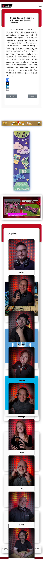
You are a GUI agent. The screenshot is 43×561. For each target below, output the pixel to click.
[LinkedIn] (21, 86)
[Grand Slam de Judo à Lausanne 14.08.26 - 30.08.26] (22, 123)
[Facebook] (21, 80)
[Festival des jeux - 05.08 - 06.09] (22, 161)
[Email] (21, 89)
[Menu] (40, 6)
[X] (21, 83)
